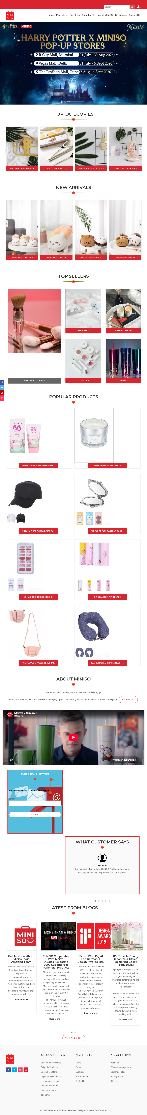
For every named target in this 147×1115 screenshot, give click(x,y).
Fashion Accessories (125, 168)
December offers (49, 1072)
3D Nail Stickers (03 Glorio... (39, 597)
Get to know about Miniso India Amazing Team (21, 959)
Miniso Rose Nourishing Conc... (38, 465)
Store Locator (89, 15)
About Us (115, 1063)
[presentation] (6, 150)
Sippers (123, 380)
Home (51, 15)
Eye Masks (83, 330)
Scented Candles (124, 330)
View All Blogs (73, 1038)
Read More (127, 699)
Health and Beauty (49, 1086)
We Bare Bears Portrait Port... (107, 531)
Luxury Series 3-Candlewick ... (107, 465)
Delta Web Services (98, 1110)
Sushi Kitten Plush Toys (22, 257)
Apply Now (58, 2)
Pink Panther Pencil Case (107, 597)
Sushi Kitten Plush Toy (56, 257)
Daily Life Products (57, 168)
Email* (12, 799)
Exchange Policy (118, 1072)
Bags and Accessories (22, 168)
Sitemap (114, 1081)
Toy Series (45, 1095)
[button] (95, 901)
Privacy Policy (117, 1076)
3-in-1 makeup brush (34, 381)
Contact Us (134, 15)
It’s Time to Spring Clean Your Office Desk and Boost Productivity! (125, 960)
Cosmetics (83, 380)
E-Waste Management (121, 1067)
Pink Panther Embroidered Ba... (38, 531)
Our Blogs (75, 15)
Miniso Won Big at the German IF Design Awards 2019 (91, 959)
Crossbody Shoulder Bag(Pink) (38, 663)
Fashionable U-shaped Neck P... (107, 663)
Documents (121, 15)
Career (79, 1067)
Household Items (48, 1090)
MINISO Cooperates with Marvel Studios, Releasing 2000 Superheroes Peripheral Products (56, 962)
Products (61, 15)
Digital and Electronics (91, 168)
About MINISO (105, 15)
